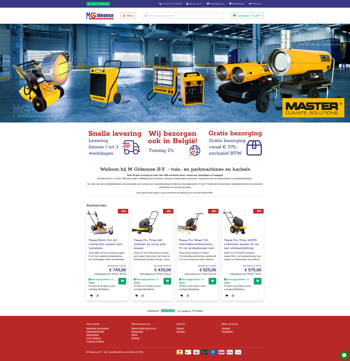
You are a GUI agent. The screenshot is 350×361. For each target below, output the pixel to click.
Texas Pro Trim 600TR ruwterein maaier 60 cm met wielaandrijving (241, 244)
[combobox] (183, 16)
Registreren (227, 331)
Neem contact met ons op (144, 328)
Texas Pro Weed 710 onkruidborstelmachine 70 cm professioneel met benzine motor (196, 246)
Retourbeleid (92, 335)
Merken (180, 328)
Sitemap (135, 338)
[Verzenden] (145, 16)
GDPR (134, 335)
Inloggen (226, 328)
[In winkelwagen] (122, 281)
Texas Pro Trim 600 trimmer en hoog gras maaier (150, 244)
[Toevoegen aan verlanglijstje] (91, 295)
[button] (194, 4)
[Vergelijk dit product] (97, 295)
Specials (181, 331)
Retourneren (137, 331)
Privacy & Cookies (95, 341)
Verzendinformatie (95, 331)
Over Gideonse (93, 338)
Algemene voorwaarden (97, 328)
